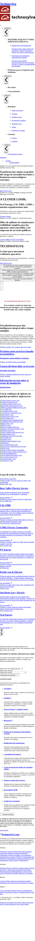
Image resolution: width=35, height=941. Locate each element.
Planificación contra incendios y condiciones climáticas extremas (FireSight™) (16, 852)
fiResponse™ (24, 860)
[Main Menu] (1, 25)
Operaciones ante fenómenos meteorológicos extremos (17, 857)
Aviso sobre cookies (20, 902)
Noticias (19, 890)
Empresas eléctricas (6, 868)
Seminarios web (5, 883)
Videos (12, 883)
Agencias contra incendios (20, 868)
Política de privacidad (7, 902)
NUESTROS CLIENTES (8, 479)
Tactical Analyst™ (14, 860)
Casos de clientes (5, 881)
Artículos (14, 881)
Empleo (14, 890)
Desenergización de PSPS (8, 871)
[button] (7, 161)
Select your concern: (6, 670)
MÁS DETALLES (6, 191)
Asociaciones (8, 892)
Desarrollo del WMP (11, 873)
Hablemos (3, 157)
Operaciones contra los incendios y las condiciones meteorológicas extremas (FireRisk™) (15, 856)
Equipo (9, 890)
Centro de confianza (19, 892)
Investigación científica (24, 881)
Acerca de (3, 890)
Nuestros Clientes (5, 216)
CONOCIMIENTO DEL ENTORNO (12, 239)
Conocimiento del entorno (23, 870)
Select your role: (5, 668)
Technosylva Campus (26, 883)
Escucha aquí (4, 830)
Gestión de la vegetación (25, 873)
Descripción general (6, 851)
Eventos (17, 883)
